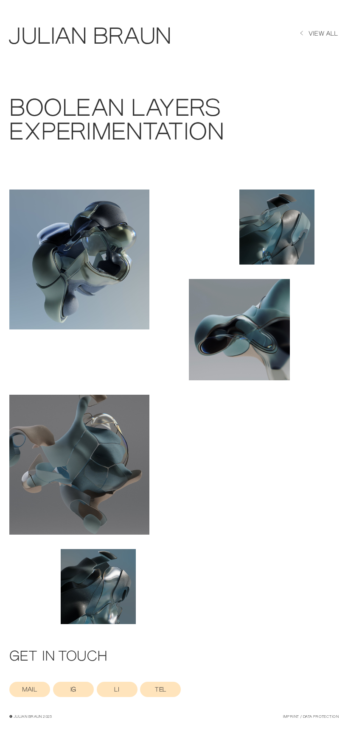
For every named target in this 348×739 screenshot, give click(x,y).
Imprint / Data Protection (311, 717)
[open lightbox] (79, 259)
